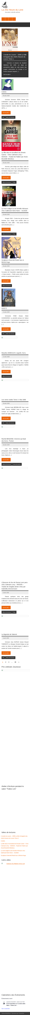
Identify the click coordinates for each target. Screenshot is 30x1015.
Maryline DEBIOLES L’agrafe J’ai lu (14, 353)
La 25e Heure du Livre (12, 10)
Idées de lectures (10, 117)
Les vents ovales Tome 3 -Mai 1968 (14, 399)
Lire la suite (6, 74)
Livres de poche (17, 464)
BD (3, 117)
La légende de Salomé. (9, 634)
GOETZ (4, 308)
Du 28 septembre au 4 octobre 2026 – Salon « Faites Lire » (16, 1004)
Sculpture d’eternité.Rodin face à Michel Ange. (13, 855)
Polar (14, 182)
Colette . (4, 92)
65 (15, 662)
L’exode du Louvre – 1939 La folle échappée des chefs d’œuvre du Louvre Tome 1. (14, 57)
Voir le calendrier (6, 1008)
